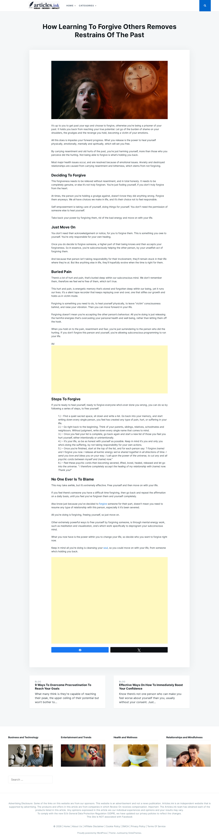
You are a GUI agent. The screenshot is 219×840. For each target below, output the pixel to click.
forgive (103, 503)
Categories (86, 5)
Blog (38, 681)
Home (69, 5)
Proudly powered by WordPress (92, 833)
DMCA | (126, 826)
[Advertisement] (109, 369)
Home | (68, 826)
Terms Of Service (156, 826)
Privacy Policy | (139, 826)
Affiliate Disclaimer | (95, 826)
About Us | (78, 826)
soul (105, 547)
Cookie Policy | (114, 826)
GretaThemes (134, 833)
